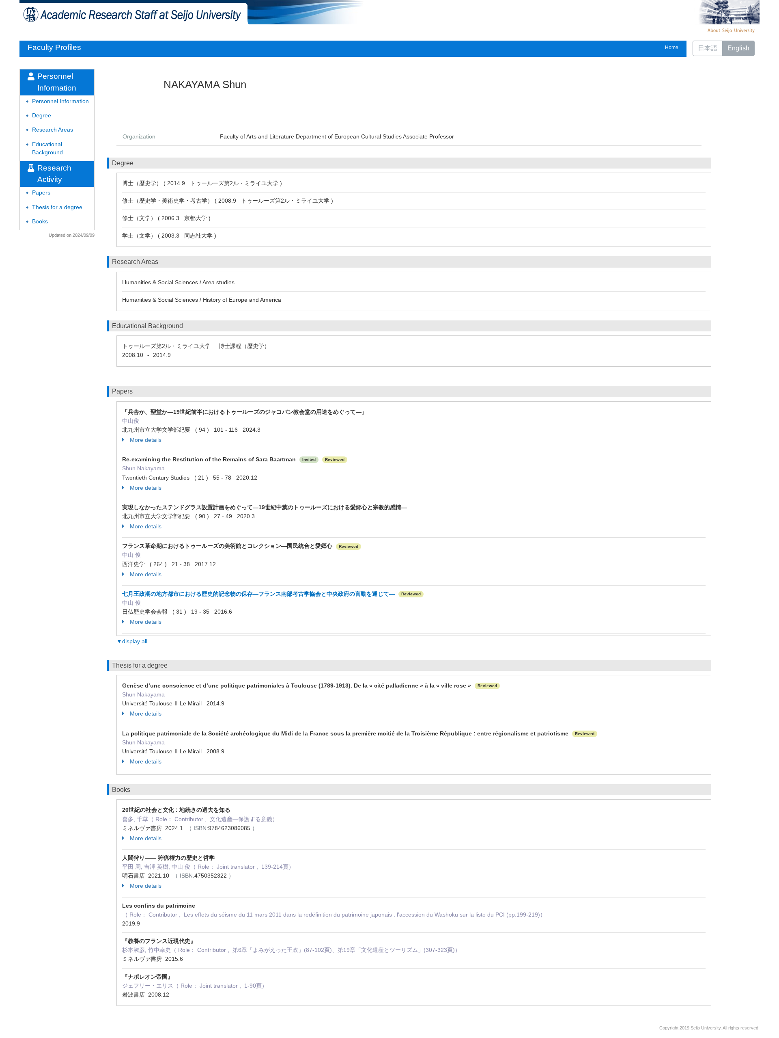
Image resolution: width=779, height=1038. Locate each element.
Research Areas (52, 130)
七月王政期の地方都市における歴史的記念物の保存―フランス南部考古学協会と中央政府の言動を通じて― (258, 593)
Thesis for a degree (57, 207)
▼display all (131, 641)
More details (145, 440)
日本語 (707, 48)
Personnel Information (60, 101)
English (738, 48)
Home (671, 47)
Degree (41, 115)
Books (40, 221)
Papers (41, 193)
